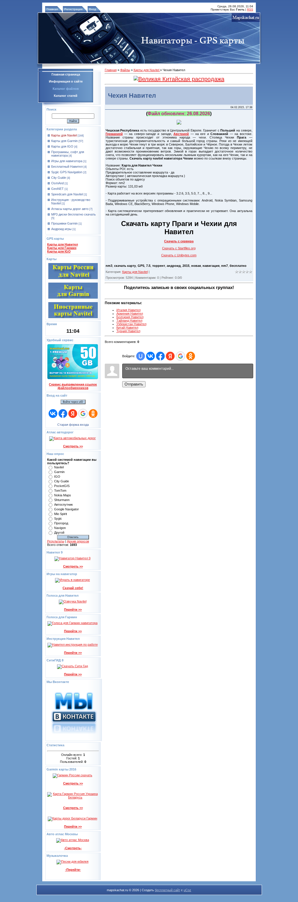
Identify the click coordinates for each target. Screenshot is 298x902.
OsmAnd (57, 183)
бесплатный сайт (167, 890)
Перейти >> (73, 609)
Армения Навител (129, 313)
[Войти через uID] (140, 356)
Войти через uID (73, 401)
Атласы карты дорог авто (69, 209)
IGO (57, 476)
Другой (59, 532)
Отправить (134, 384)
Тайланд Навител (129, 320)
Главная (52, 9)
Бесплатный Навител (67, 166)
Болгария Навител (129, 317)
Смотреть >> (73, 446)
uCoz (187, 890)
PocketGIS (62, 486)
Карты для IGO (62, 146)
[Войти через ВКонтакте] (53, 413)
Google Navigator (66, 509)
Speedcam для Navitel (67, 194)
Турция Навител (128, 331)
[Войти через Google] (83, 413)
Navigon (60, 528)
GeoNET (57, 188)
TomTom (60, 490)
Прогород (61, 523)
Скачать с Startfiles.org (179, 248)
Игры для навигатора (66, 161)
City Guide (58, 177)
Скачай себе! (73, 588)
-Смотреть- (73, 848)
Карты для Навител (62, 244)
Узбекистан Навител (131, 324)
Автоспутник (63, 504)
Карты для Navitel (64, 135)
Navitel (59, 467)
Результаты (55, 541)
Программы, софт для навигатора (67, 153)
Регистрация (73, 9)
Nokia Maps (62, 495)
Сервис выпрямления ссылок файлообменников (73, 386)
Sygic (58, 518)
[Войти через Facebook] (62, 413)
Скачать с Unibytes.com (178, 255)
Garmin (59, 472)
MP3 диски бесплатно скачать (73, 214)
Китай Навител (127, 327)
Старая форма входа (73, 424)
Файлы (125, 70)
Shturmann (62, 500)
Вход (92, 9)
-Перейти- (73, 869)
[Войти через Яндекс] (72, 413)
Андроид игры (61, 229)
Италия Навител (128, 310)
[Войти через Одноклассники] (93, 413)
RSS (250, 9)
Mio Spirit (60, 514)
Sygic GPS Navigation (66, 172)
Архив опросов (78, 541)
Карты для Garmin (64, 141)
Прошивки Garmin (64, 223)
